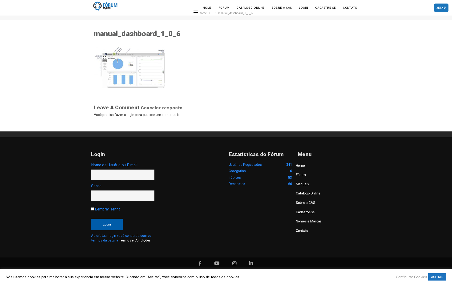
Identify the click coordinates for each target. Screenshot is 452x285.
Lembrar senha (107, 209)
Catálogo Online (251, 7)
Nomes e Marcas (309, 221)
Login (303, 7)
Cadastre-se (325, 7)
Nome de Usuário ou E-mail (114, 165)
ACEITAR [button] (437, 277)
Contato (350, 7)
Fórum (224, 7)
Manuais (302, 184)
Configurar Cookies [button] (411, 277)
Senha (96, 186)
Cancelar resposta (162, 108)
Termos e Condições (135, 240)
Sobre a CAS (282, 7)
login (130, 115)
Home (207, 7)
